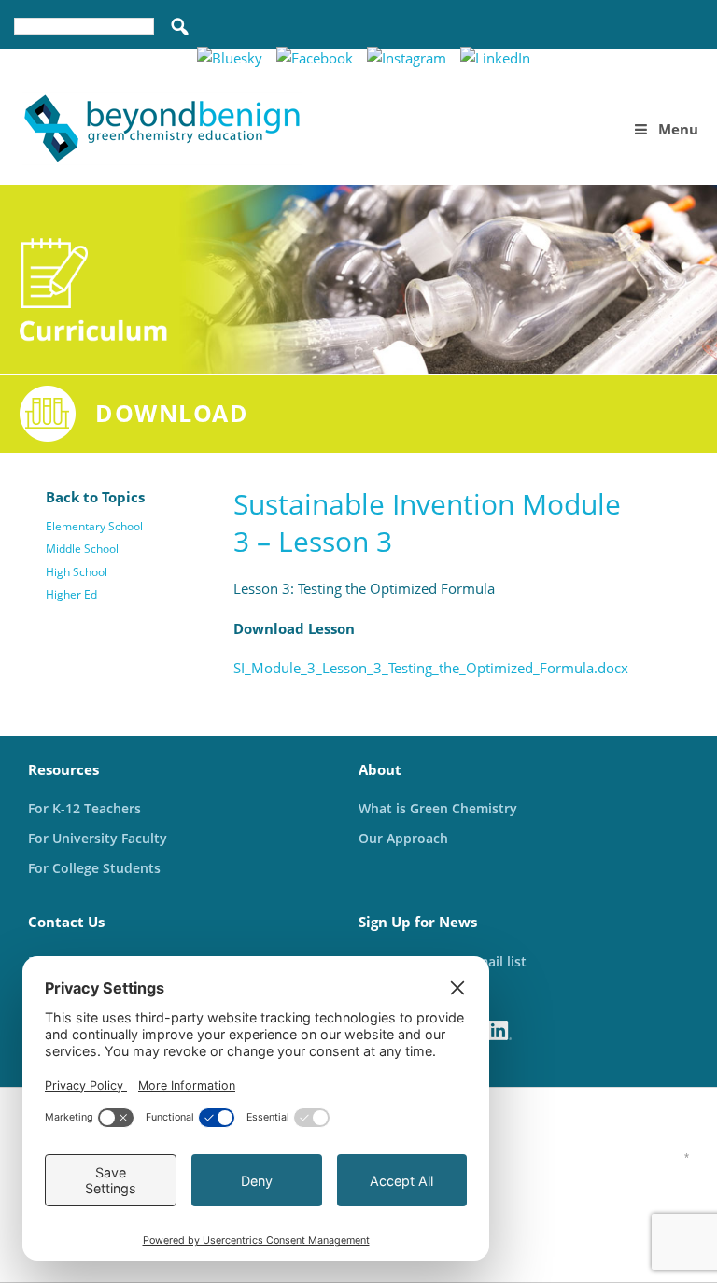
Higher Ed (71, 594)
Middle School (82, 549)
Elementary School (94, 526)
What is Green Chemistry (437, 808)
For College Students (94, 868)
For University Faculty (97, 838)
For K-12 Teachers (84, 808)
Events (676, 58)
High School (76, 572)
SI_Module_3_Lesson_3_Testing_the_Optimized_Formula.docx (430, 667)
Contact (599, 58)
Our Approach (403, 838)
